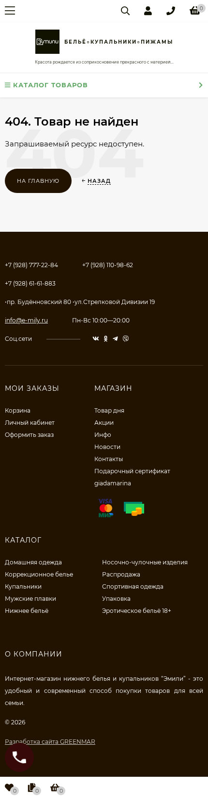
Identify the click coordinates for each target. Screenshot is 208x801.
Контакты (108, 459)
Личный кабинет (30, 422)
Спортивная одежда (132, 586)
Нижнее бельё (26, 610)
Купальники (23, 586)
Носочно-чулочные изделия (145, 562)
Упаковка (116, 598)
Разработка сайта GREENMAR (50, 741)
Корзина (17, 410)
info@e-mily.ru (26, 320)
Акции (104, 422)
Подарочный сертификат (132, 471)
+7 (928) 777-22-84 (31, 265)
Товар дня (109, 410)
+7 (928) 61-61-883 (30, 283)
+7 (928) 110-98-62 (107, 265)
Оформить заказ (29, 434)
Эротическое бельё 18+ (136, 610)
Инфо (102, 434)
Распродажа (121, 574)
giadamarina (112, 483)
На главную (38, 180)
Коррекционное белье (39, 574)
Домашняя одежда (33, 562)
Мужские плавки (30, 598)
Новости (107, 446)
